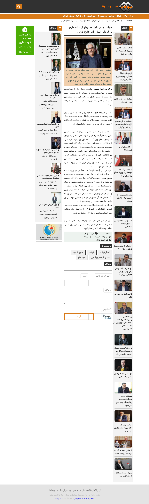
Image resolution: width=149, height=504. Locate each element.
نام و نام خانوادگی (103, 276)
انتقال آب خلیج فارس (100, 257)
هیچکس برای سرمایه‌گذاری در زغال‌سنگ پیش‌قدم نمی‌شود (124, 400)
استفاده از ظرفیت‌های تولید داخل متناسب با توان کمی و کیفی (123, 124)
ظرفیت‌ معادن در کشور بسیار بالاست (123, 100)
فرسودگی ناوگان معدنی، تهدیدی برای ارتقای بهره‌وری (124, 76)
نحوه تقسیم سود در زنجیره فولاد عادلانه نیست (124, 198)
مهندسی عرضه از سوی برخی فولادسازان (123, 375)
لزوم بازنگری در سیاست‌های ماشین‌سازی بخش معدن (48, 47)
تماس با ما (53, 490)
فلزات (118, 16)
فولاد (125, 16)
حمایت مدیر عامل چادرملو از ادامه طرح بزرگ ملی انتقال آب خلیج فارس (86, 20)
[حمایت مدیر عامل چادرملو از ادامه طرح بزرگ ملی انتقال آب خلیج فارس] (88, 67)
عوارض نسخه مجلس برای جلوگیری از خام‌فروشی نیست (123, 271)
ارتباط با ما (80, 16)
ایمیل (84, 276)
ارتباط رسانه (59, 498)
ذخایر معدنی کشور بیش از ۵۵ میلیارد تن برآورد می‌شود (123, 51)
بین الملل (91, 16)
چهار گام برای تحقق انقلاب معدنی (49, 206)
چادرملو (81, 257)
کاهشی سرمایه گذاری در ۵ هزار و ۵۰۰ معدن (123, 452)
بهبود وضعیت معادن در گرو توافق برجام (122, 474)
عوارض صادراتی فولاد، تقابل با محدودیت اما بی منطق (47, 151)
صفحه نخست (128, 20)
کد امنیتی (107, 309)
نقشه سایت (85, 490)
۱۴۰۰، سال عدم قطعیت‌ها (125, 148)
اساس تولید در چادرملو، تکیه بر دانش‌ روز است (123, 428)
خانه (131, 16)
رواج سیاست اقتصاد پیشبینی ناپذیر (48, 125)
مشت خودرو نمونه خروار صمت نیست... (49, 96)
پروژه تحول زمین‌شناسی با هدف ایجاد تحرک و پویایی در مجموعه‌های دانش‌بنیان (122, 322)
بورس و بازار (102, 16)
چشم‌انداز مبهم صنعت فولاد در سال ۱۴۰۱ (123, 247)
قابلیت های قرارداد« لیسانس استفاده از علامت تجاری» (48, 177)
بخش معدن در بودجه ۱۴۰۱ (48, 71)
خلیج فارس (78, 252)
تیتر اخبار (97, 490)
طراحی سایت (89, 498)
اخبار (117, 20)
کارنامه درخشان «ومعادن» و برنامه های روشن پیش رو (123, 172)
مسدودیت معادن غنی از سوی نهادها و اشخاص (123, 223)
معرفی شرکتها (68, 16)
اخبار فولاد (105, 252)
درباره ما (64, 490)
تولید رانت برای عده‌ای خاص (123, 295)
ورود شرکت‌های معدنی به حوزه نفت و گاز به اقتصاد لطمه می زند (123, 351)
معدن (111, 16)
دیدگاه (108, 290)
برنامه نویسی (78, 498)
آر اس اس (73, 490)
